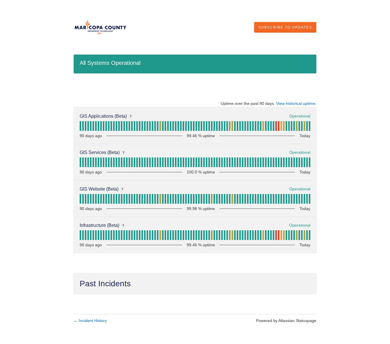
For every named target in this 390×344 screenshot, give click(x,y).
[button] (285, 27)
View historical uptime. (296, 103)
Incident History (90, 320)
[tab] (80, 126)
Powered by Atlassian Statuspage (286, 320)
